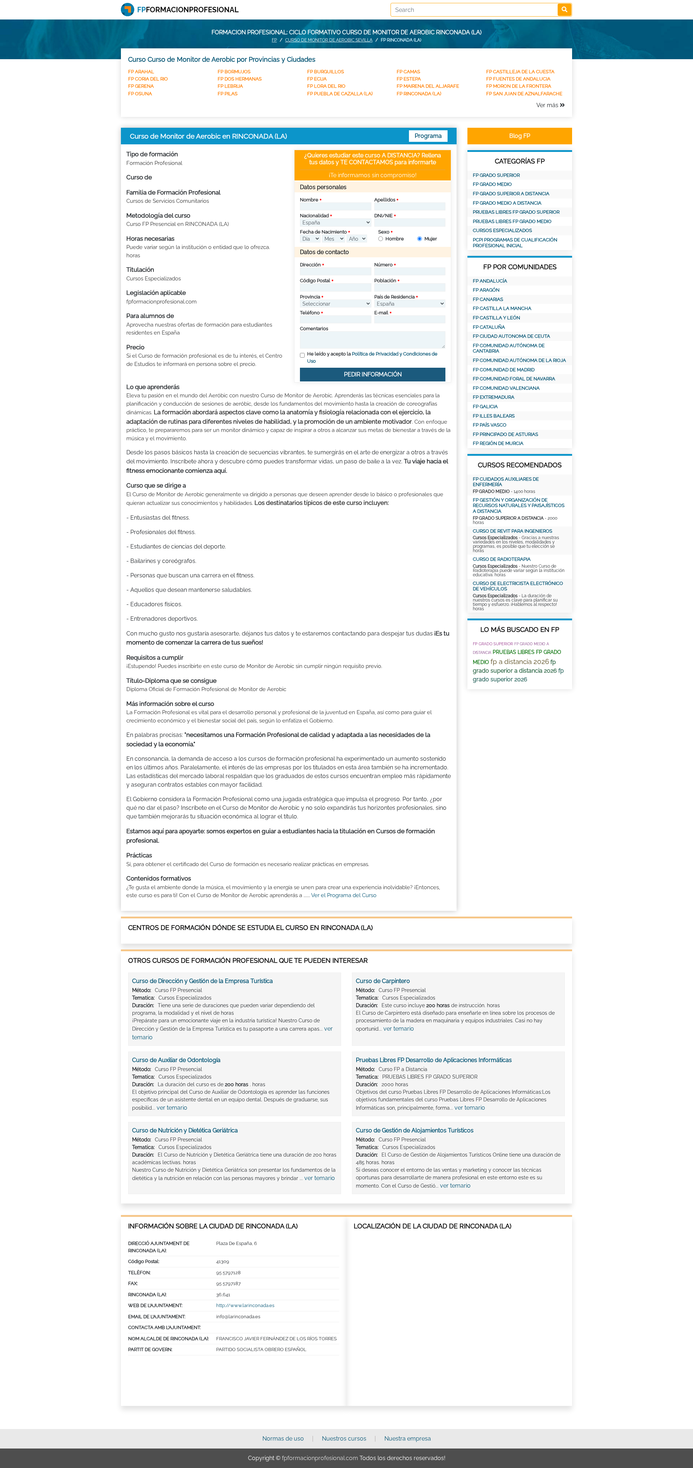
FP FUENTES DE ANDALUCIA (518, 79)
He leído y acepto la (372, 357)
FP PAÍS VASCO (489, 425)
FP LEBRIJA (230, 86)
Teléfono (310, 312)
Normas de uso (283, 1438)
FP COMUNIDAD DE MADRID (504, 369)
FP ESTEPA (409, 79)
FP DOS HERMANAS (240, 79)
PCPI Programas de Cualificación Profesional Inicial (515, 242)
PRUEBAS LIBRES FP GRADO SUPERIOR (516, 212)
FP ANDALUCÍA (490, 281)
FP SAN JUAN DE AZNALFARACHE (524, 93)
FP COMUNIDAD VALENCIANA (506, 388)
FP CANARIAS (488, 299)
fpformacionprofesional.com (320, 1458)
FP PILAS (227, 93)
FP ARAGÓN (486, 290)
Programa (428, 135)
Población (385, 280)
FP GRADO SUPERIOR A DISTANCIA (511, 193)
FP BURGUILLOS (325, 71)
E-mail (381, 312)
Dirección (310, 264)
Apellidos (384, 199)
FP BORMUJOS (234, 71)
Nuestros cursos (344, 1438)
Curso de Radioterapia (502, 559)
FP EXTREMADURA (493, 397)
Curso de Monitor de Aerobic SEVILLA (328, 40)
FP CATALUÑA (489, 327)
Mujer (430, 238)
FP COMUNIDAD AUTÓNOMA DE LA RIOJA (519, 360)
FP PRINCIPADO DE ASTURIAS (505, 434)
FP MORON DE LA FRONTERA (518, 86)
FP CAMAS (408, 71)
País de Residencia (394, 297)
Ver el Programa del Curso (343, 895)
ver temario (398, 1028)
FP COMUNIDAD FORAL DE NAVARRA (514, 378)
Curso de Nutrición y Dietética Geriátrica (185, 1130)
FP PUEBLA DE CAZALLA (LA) (339, 93)
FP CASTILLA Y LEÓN (496, 317)
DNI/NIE (383, 215)
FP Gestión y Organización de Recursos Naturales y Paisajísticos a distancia (519, 505)
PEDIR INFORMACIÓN (373, 374)
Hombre (394, 238)
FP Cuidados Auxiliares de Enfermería (506, 482)
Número (383, 264)
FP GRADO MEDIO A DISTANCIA (507, 203)
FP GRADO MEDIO (492, 184)
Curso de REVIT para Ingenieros (512, 531)
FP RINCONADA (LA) (419, 93)
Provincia (310, 297)
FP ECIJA (317, 79)
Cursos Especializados (502, 230)
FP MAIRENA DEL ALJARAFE (428, 86)
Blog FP (519, 135)
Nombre (309, 199)
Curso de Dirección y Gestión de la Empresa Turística (202, 981)
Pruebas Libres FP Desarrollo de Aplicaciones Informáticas (434, 1060)
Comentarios (314, 328)
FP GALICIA (485, 406)
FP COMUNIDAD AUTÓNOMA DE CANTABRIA (509, 348)
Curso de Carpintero (383, 981)
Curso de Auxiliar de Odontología (176, 1060)
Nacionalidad (314, 215)
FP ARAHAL (141, 71)
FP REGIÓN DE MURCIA (498, 443)
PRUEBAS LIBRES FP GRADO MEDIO (512, 221)
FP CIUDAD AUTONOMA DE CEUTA (511, 336)
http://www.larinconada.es (245, 1305)
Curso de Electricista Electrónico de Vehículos (518, 586)
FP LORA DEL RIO (326, 86)
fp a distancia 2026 (520, 661)
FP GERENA (141, 86)
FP (274, 40)
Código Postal (315, 280)
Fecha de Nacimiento (323, 232)
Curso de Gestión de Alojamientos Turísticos (415, 1130)
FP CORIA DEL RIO (148, 79)
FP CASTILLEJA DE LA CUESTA (520, 71)
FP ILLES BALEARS (494, 416)
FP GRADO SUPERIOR (496, 175)
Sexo (383, 232)
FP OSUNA (140, 93)
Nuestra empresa (407, 1438)
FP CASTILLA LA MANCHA (502, 308)
